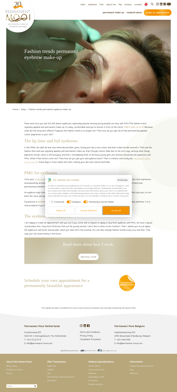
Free (101, 4)
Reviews (128, 4)
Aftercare (134, 373)
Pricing (9, 373)
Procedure (51, 380)
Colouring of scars (96, 369)
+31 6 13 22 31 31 (34, 339)
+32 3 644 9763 (123, 339)
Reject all (61, 210)
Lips (49, 373)
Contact (138, 4)
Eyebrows (51, 366)
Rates (82, 4)
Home (15, 109)
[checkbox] (56, 201)
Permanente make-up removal (60, 377)
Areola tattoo (94, 366)
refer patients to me (109, 351)
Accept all (116, 210)
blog (23, 109)
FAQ (120, 4)
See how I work (88, 256)
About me (111, 4)
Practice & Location (14, 369)
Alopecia (92, 373)
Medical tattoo (134, 12)
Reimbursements (95, 384)
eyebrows (39, 179)
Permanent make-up (113, 12)
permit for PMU (90, 351)
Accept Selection (88, 210)
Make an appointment (158, 12)
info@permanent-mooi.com (39, 343)
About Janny (11, 366)
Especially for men (96, 377)
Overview (124, 180)
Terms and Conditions (90, 332)
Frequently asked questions (142, 366)
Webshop (92, 4)
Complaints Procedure (90, 339)
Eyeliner (50, 369)
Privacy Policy (86, 335)
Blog (132, 369)
